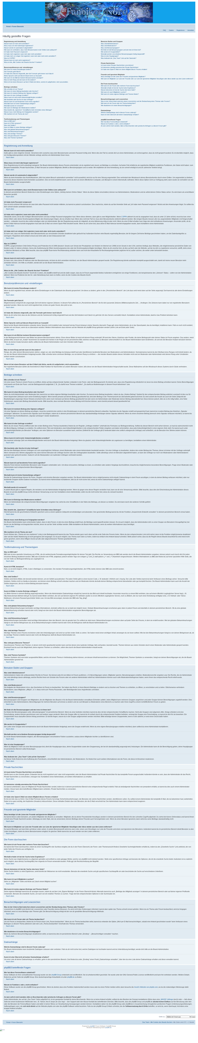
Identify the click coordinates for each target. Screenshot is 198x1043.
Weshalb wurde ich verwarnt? (13, 106)
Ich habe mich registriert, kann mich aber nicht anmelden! (22, 54)
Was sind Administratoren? (109, 43)
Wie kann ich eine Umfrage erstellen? (16, 95)
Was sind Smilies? (10, 125)
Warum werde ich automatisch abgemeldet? (18, 48)
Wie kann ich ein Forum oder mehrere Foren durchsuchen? (120, 86)
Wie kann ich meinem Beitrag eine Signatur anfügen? (21, 93)
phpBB (92, 1026)
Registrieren (181, 30)
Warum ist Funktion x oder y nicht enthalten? (115, 124)
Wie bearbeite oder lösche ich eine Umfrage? (18, 99)
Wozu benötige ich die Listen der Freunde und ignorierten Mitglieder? (123, 76)
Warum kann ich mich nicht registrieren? (17, 60)
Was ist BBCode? (9, 121)
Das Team (145, 1022)
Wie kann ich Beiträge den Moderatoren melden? (20, 108)
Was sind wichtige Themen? (13, 133)
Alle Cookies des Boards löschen (161, 1022)
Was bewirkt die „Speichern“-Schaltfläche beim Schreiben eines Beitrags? (28, 110)
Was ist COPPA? (9, 58)
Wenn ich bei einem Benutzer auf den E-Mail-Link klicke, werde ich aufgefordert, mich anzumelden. (36, 82)
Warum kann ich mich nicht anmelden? (16, 43)
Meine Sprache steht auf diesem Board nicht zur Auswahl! (23, 76)
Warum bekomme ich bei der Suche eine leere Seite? (118, 90)
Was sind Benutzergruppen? (110, 48)
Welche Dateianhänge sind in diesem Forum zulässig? (118, 112)
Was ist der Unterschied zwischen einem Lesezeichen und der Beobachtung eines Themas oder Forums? (135, 101)
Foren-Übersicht (18, 26)
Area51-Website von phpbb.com (146, 987)
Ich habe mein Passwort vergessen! (16, 52)
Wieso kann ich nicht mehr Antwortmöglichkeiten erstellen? (23, 97)
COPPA (124, 217)
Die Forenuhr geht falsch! (12, 71)
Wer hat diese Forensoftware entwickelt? (114, 122)
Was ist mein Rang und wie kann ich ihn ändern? (20, 80)
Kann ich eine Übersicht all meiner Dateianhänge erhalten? (120, 114)
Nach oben (10, 157)
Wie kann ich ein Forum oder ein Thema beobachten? (118, 103)
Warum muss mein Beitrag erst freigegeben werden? (21, 112)
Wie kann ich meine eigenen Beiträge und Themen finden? (120, 94)
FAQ (164, 30)
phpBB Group (57, 975)
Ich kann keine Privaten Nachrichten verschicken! (117, 65)
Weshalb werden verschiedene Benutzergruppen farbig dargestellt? (123, 54)
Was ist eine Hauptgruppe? (110, 56)
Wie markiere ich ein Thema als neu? (16, 114)
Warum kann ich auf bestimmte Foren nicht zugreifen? (21, 101)
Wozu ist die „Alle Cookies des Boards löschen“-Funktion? (23, 62)
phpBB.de (70, 977)
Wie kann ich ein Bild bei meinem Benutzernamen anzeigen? (23, 78)
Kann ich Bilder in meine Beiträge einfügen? (18, 127)
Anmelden (190, 30)
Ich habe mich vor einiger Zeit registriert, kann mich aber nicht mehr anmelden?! (30, 56)
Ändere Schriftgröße (192, 26)
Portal (8, 26)
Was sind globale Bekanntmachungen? (16, 129)
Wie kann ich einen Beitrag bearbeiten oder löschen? (21, 91)
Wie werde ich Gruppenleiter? (110, 52)
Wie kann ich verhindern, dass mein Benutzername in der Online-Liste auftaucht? (30, 50)
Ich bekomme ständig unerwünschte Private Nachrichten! (119, 67)
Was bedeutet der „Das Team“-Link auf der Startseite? (118, 58)
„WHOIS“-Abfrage (166, 999)
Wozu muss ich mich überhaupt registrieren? (18, 45)
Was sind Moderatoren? (109, 45)
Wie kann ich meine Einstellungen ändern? (18, 69)
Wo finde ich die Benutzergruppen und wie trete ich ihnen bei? (121, 50)
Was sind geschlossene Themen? (15, 136)
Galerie (171, 30)
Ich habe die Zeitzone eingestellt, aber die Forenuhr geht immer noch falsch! (28, 73)
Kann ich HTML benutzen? (12, 123)
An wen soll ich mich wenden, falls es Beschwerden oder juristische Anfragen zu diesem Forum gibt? (133, 126)
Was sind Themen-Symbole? (13, 138)
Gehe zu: (162, 1016)
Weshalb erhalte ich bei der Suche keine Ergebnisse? (118, 88)
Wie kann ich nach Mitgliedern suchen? (113, 92)
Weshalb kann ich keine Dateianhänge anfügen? (19, 103)
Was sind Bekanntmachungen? (14, 131)
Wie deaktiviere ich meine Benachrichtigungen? (116, 105)
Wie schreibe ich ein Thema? (13, 89)
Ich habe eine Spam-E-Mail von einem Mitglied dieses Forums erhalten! (124, 69)
